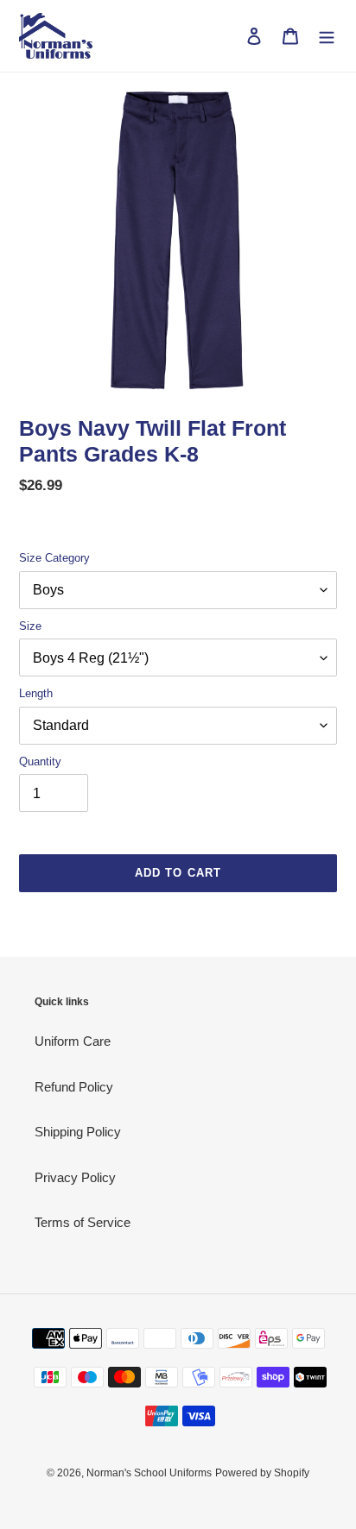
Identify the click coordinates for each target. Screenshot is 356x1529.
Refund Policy (74, 1086)
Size (30, 626)
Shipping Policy (78, 1131)
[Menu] (326, 35)
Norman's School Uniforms (149, 1473)
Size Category (54, 557)
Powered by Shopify (262, 1473)
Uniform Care (73, 1041)
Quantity (40, 761)
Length (36, 693)
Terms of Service (82, 1222)
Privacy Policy (75, 1177)
